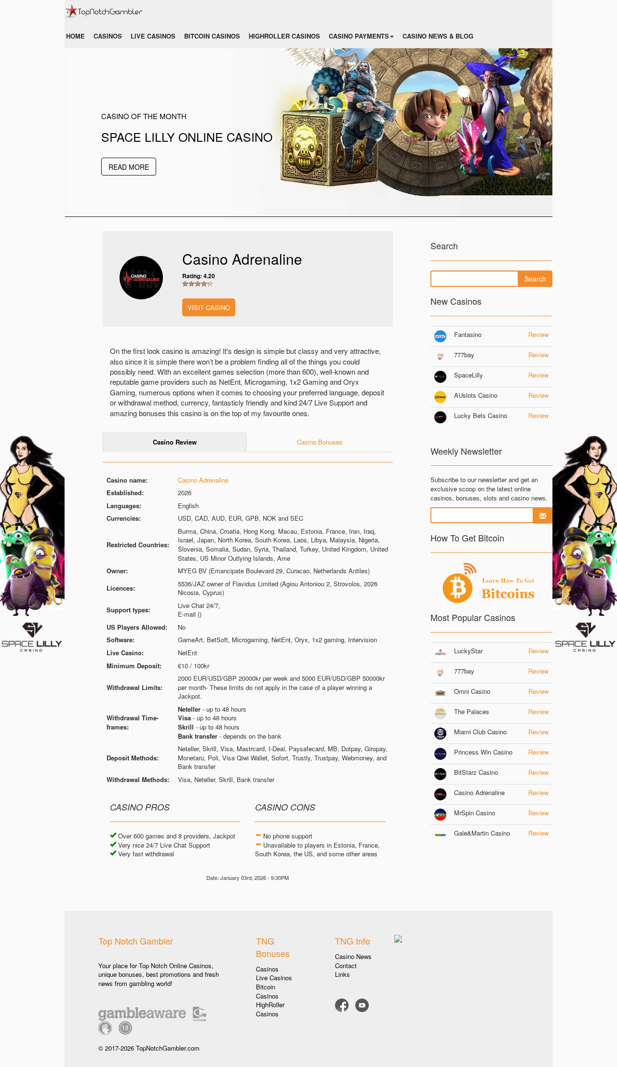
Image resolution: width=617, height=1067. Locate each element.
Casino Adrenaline (203, 480)
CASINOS (108, 36)
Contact (346, 965)
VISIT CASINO (209, 307)
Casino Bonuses (320, 441)
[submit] (542, 515)
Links (342, 974)
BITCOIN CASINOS (212, 36)
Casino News (353, 956)
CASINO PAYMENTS (359, 36)
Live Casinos (274, 977)
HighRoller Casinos (270, 1009)
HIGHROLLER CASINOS (284, 36)
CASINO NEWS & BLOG (437, 36)
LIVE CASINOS (153, 36)
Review (538, 334)
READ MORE (128, 167)
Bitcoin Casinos (267, 991)
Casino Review (175, 441)
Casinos (267, 968)
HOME (75, 36)
